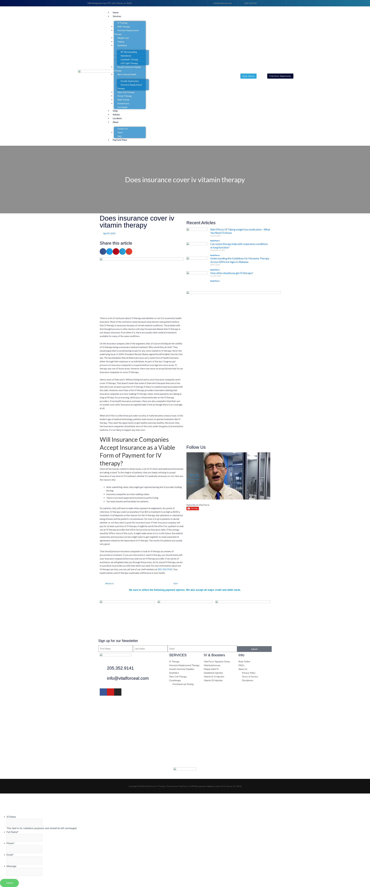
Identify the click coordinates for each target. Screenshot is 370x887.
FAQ (120, 136)
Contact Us (123, 129)
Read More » (215, 241)
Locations (117, 118)
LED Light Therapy (129, 63)
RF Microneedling (129, 52)
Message (11, 866)
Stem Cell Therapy (126, 92)
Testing (121, 42)
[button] (157, 9)
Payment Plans (120, 140)
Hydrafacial (126, 56)
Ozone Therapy (125, 96)
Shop (115, 111)
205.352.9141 (120, 668)
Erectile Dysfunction (130, 81)
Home (116, 12)
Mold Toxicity (123, 100)
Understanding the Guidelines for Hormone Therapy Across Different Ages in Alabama (239, 260)
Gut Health (122, 107)
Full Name (12, 832)
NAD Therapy (124, 26)
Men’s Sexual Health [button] (127, 74)
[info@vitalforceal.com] (103, 679)
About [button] (115, 122)
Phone (10, 843)
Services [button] (117, 16)
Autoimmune (123, 103)
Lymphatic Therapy (129, 59)
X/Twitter (11, 816)
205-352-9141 (165, 569)
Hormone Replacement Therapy (126, 32)
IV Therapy (123, 23)
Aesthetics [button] (122, 45)
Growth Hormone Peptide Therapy (127, 69)
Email (10, 854)
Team (120, 132)
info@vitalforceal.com (128, 678)
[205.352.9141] (103, 668)
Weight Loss (123, 38)
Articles (116, 114)
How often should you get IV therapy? (231, 273)
